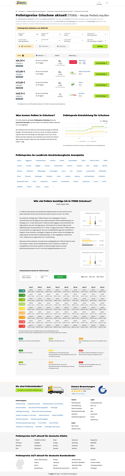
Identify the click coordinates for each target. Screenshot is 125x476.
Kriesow (28, 166)
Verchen (54, 181)
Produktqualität (22, 39)
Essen (55, 440)
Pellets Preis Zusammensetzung (41, 411)
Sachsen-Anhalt (95, 462)
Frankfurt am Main (39, 440)
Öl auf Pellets (42, 423)
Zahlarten (74, 414)
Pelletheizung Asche (22, 419)
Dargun (96, 166)
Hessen (55, 465)
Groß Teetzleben (89, 176)
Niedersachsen (76, 459)
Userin (59, 176)
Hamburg (18, 443)
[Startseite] (21, 3)
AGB (91, 411)
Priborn (29, 187)
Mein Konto (75, 426)
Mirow (19, 176)
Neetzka (79, 171)
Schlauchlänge (67, 39)
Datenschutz (94, 419)
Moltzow (77, 176)
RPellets (81, 82)
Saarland (74, 468)
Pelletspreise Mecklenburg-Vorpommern (36, 11)
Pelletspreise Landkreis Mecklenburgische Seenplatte (60, 11)
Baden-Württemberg (40, 459)
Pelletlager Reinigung (22, 411)
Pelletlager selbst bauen (52, 427)
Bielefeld (93, 443)
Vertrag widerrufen (96, 403)
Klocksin (19, 171)
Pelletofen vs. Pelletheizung (24, 427)
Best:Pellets (81, 93)
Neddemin (30, 171)
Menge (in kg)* (44, 33)
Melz (87, 166)
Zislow (46, 187)
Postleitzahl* (21, 33)
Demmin (69, 166)
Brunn (64, 171)
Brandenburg (38, 468)
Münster (93, 448)
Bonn (92, 445)
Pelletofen (39, 427)
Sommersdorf (90, 171)
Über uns (93, 405)
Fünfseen (20, 187)
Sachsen (93, 459)
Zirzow (104, 181)
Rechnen (100, 46)
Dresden (55, 448)
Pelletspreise (22, 11)
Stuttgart (37, 443)
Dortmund (37, 448)
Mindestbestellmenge (78, 411)
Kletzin (38, 187)
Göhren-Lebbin (94, 160)
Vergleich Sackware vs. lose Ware (26, 415)
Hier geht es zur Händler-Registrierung (29, 390)
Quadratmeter (44, 276)
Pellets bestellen (77, 408)
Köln (17, 448)
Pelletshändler (76, 403)
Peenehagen (53, 171)
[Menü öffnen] (106, 3)
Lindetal (67, 176)
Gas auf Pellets (53, 423)
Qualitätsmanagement (78, 417)
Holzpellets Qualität (34, 404)
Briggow (37, 166)
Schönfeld (102, 176)
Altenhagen (38, 176)
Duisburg (74, 445)
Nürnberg (75, 443)
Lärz (71, 171)
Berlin (17, 440)
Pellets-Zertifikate (57, 415)
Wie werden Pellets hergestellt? (38, 407)
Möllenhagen (41, 171)
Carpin (19, 160)
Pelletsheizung (20, 404)
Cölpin (83, 160)
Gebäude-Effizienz (26, 276)
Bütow (105, 160)
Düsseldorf (37, 445)
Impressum (93, 414)
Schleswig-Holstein (96, 465)
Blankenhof (102, 171)
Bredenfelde (65, 181)
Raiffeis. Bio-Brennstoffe (84, 71)
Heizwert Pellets (21, 407)
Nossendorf (44, 181)
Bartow (62, 160)
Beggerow (29, 160)
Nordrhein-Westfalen (78, 462)
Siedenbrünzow (40, 160)
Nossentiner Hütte (22, 181)
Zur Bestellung (100, 63)
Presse (92, 417)
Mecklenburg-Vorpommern (61, 468)
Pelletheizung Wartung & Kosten (26, 423)
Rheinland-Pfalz (77, 465)
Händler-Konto (76, 429)
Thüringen (94, 468)
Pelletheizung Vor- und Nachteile (53, 404)
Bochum (74, 448)
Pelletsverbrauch (44, 415)
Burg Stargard (73, 160)
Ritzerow (28, 176)
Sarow (96, 181)
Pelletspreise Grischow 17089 (81, 11)
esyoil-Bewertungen (80, 393)
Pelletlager (54, 407)
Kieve (34, 181)
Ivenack (19, 166)
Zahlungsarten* (91, 33)
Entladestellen (44, 39)
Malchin (104, 166)
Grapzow (79, 166)
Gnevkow (52, 160)
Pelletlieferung (76, 405)
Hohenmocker (58, 166)
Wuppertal (94, 440)
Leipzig (55, 443)
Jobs (91, 408)
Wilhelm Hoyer (82, 60)
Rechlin (76, 181)
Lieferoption (67, 33)
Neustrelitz (86, 181)
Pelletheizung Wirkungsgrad (39, 419)
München (18, 445)
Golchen (47, 166)
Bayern (36, 462)
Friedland (49, 176)
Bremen (55, 445)
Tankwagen (90, 39)
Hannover (75, 440)
